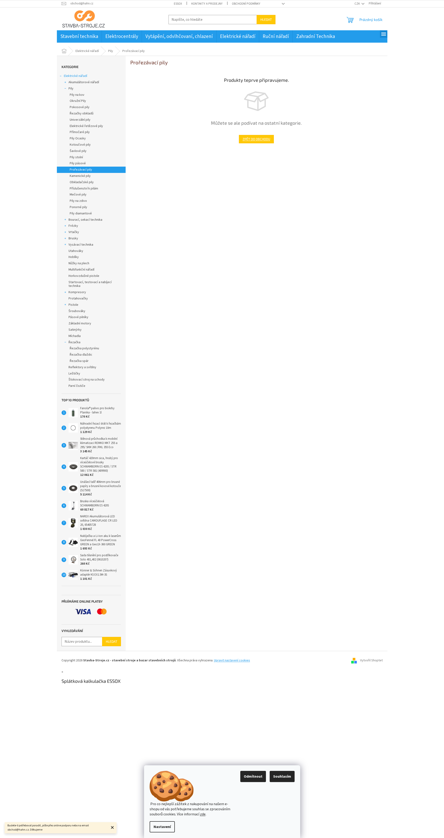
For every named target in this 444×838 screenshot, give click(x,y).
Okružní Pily (78, 101)
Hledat (266, 19)
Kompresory (77, 292)
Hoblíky (74, 257)
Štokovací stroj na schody (87, 379)
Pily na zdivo (78, 201)
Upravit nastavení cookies (232, 660)
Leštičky (74, 373)
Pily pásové (78, 163)
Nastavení (162, 826)
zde (203, 814)
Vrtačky (74, 232)
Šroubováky (77, 311)
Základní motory (80, 323)
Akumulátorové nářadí (84, 82)
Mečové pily (78, 194)
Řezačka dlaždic (81, 354)
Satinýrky (75, 329)
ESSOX (178, 4)
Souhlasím (282, 776)
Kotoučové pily (80, 144)
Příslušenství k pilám (84, 188)
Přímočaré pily (80, 132)
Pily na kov (77, 95)
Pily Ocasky (78, 138)
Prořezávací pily (81, 169)
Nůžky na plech (79, 263)
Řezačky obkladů (81, 113)
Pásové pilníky (78, 317)
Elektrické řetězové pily (86, 126)
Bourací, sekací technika (85, 219)
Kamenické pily (80, 176)
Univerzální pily (80, 119)
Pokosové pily (79, 107)
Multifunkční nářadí (81, 269)
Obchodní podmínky (246, 4)
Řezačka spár (79, 361)
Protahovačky (78, 298)
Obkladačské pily (82, 182)
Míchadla (75, 336)
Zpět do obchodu (256, 139)
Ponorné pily (78, 207)
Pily (71, 88)
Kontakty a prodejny (207, 4)
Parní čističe (77, 386)
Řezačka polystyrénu (84, 348)
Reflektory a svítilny (82, 367)
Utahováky (76, 251)
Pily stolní (76, 157)
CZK (358, 4)
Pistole (73, 304)
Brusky (73, 238)
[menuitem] (79, 36)
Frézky (73, 225)
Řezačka (74, 342)
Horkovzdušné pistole (84, 276)
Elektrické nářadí (75, 76)
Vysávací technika (81, 244)
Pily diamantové (81, 213)
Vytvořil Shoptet (371, 660)
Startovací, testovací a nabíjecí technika (90, 284)
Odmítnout (253, 776)
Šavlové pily (78, 151)
